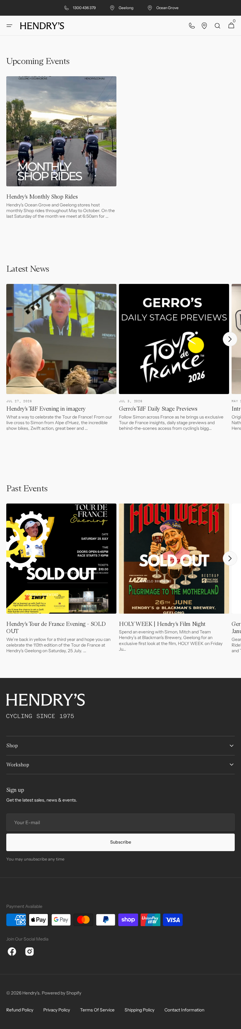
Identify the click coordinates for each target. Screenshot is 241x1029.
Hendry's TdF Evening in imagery (46, 408)
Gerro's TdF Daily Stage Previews (158, 408)
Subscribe (120, 842)
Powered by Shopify (61, 993)
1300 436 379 (84, 7)
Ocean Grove (167, 7)
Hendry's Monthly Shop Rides (42, 196)
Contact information (184, 1010)
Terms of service (97, 1010)
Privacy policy (56, 1010)
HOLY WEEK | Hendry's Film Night (162, 624)
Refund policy (19, 1010)
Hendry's (31, 993)
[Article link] (61, 149)
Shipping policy (139, 1010)
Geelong (126, 7)
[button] (9, 26)
